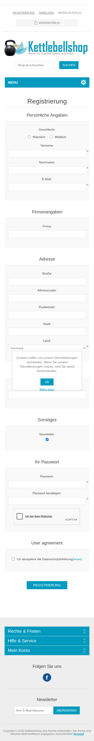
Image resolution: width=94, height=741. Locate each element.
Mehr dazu (47, 389)
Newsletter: (47, 434)
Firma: (47, 226)
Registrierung (24, 12)
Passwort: (47, 476)
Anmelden (46, 12)
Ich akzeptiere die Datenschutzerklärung (45, 559)
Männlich (39, 137)
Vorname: (47, 145)
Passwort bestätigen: (47, 493)
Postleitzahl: (47, 307)
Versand (78, 734)
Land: (47, 340)
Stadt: (47, 324)
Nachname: (47, 162)
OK (47, 382)
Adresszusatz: (47, 290)
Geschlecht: (47, 129)
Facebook (47, 677)
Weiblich (60, 137)
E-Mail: (47, 179)
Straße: (47, 273)
